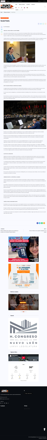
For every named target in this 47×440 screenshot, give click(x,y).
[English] (17, 7)
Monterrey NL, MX (4, 397)
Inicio (16, 4)
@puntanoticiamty (27, 408)
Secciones (28, 4)
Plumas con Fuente (22, 4)
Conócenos (33, 4)
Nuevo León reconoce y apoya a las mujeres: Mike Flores (23, 306)
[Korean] (22, 7)
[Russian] (25, 7)
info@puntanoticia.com (5, 398)
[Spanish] (28, 7)
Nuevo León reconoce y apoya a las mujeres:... (19, 1)
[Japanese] (19, 7)
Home (1, 12)
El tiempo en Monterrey (23, 380)
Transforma (44, 438)
